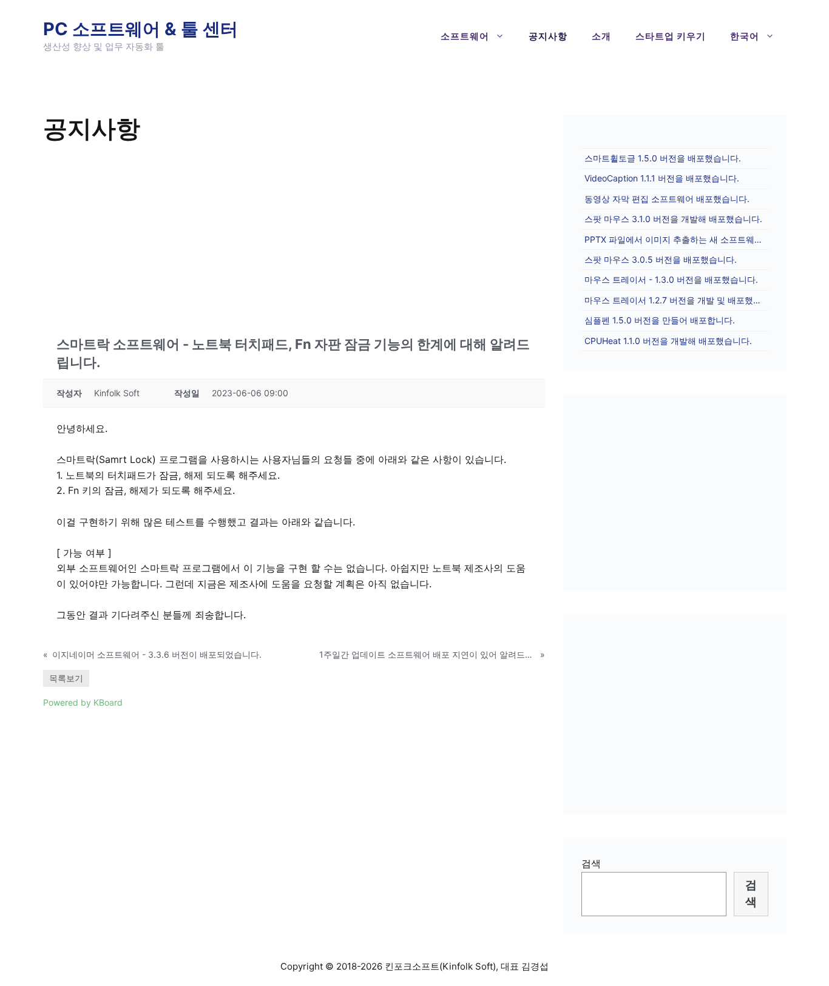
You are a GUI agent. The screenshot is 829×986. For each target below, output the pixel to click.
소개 (601, 36)
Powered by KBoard (83, 702)
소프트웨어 (465, 36)
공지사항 (548, 36)
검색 (591, 863)
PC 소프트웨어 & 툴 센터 (140, 28)
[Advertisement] (294, 238)
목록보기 (66, 678)
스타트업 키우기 (670, 36)
